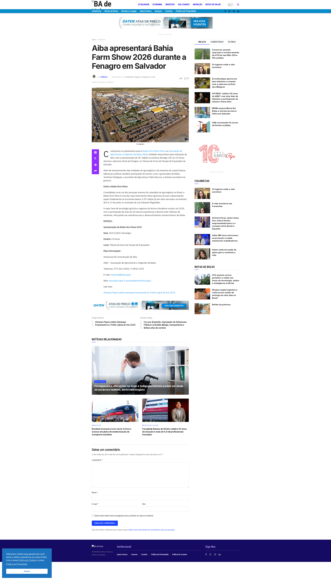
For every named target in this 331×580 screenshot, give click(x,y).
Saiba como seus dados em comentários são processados (151, 530)
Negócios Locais (149, 77)
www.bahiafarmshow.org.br (138, 280)
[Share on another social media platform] (95, 171)
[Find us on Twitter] (229, 11)
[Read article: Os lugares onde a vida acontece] (202, 193)
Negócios (170, 4)
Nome (95, 492)
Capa (94, 40)
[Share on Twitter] (95, 159)
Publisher (104, 77)
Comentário (97, 460)
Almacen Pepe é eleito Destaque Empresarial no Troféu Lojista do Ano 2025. (139, 292)
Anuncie (158, 11)
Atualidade (143, 4)
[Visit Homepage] (107, 4)
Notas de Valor (213, 4)
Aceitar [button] (27, 571)
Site (143, 504)
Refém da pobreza (221, 304)
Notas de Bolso (111, 11)
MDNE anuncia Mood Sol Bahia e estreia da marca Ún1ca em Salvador (224, 111)
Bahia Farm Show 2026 (154, 151)
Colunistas (96, 11)
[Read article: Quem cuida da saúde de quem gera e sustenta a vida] (202, 253)
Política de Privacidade (186, 11)
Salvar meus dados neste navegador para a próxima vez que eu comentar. (124, 516)
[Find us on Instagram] (234, 11)
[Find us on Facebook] (225, 11)
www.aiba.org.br (116, 280)
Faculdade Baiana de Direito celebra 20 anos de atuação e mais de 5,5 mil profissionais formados (164, 432)
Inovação (197, 4)
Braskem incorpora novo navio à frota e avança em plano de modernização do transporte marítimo (111, 432)
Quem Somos (146, 11)
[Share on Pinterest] (95, 165)
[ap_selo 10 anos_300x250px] (217, 153)
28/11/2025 (116, 77)
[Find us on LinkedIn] (238, 11)
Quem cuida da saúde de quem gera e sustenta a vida (224, 252)
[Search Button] (238, 4)
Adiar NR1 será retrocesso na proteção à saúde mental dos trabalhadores (225, 238)
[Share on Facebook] (95, 152)
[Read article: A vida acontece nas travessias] (202, 207)
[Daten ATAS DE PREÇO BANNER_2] (140, 305)
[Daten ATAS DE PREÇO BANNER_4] (165, 22)
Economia (157, 4)
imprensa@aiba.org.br (121, 274)
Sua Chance (184, 4)
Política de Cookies (179, 554)
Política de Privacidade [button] (16, 564)
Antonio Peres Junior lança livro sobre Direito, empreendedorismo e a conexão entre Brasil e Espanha (225, 223)
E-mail (95, 504)
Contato (168, 11)
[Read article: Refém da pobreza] (202, 308)
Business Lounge (129, 11)
